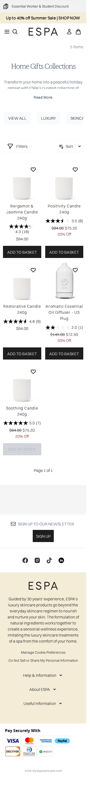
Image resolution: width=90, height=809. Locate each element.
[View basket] (78, 32)
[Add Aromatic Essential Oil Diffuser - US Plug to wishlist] (75, 270)
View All (17, 118)
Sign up (43, 536)
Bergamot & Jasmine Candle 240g (22, 211)
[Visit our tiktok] (49, 560)
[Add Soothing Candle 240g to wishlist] (33, 372)
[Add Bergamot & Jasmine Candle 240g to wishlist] (33, 169)
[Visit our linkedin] (61, 560)
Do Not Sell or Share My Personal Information (43, 660)
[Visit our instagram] (37, 560)
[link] (69, 32)
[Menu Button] (5, 32)
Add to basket (22, 252)
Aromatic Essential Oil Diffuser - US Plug (64, 312)
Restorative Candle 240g (22, 309)
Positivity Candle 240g (64, 208)
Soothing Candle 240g (22, 411)
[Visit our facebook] (25, 560)
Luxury (48, 118)
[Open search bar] (15, 32)
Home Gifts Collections (43, 66)
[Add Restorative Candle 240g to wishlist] (33, 270)
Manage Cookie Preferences (43, 652)
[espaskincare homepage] (43, 32)
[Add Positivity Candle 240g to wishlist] (75, 169)
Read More (43, 97)
